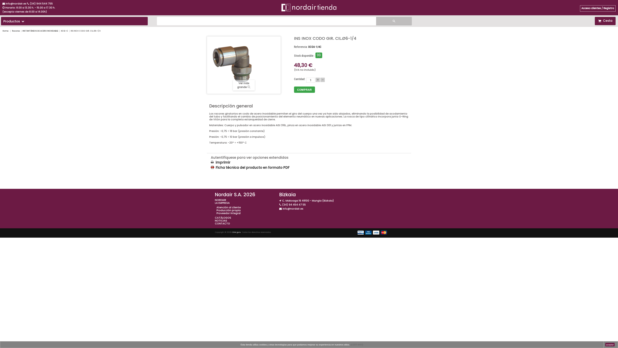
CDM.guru (236, 232)
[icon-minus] (322, 80)
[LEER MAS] (356, 344)
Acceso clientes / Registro (597, 8)
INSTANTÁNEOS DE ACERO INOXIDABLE (40, 30)
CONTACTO (222, 223)
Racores (16, 30)
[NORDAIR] (309, 7)
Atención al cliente (228, 207)
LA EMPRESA (222, 203)
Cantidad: (299, 79)
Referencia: (301, 46)
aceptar (610, 344)
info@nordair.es (16, 3)
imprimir (223, 162)
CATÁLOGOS (223, 218)
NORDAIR (220, 200)
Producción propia (228, 210)
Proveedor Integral (228, 213)
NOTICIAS (221, 220)
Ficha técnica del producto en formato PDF (253, 167)
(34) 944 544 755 (41, 3)
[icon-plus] (318, 80)
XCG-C (64, 30)
